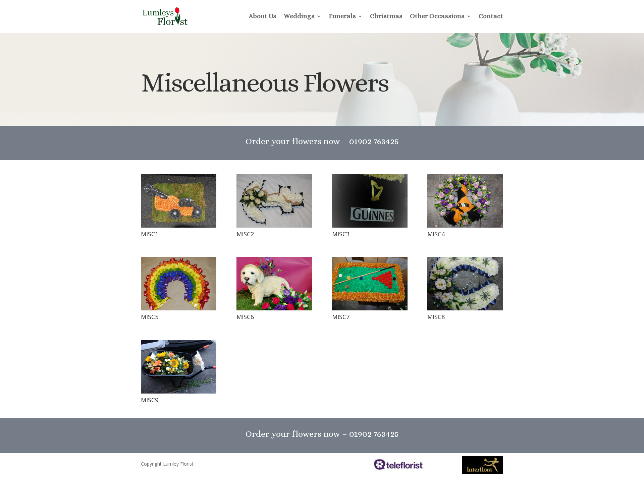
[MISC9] (178, 392)
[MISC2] (274, 226)
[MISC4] (465, 226)
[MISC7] (370, 308)
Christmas (386, 16)
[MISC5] (178, 308)
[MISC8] (465, 308)
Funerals (342, 16)
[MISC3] (370, 226)
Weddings (299, 16)
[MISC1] (178, 226)
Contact (491, 16)
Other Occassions (437, 16)
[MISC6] (274, 308)
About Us (262, 16)
